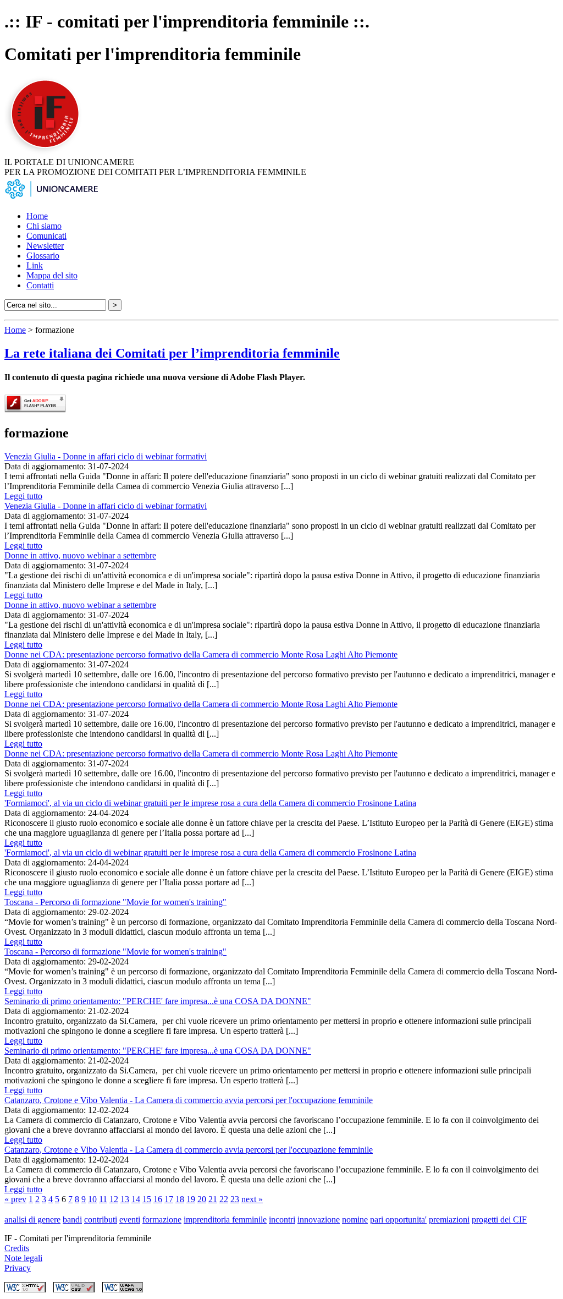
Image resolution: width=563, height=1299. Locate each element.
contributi (100, 1219)
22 (223, 1199)
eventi (129, 1219)
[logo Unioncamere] (51, 197)
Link (34, 265)
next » (252, 1199)
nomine (355, 1219)
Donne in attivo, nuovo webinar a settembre (80, 555)
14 (135, 1199)
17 (168, 1199)
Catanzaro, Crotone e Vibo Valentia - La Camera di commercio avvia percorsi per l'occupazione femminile (188, 1100)
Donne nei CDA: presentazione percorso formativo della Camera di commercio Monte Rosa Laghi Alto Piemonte (201, 654)
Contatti (40, 285)
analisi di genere (32, 1219)
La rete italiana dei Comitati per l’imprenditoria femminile (172, 353)
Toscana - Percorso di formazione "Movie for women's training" (115, 902)
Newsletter (45, 245)
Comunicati (46, 235)
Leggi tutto (23, 496)
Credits (16, 1248)
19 (190, 1199)
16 (157, 1199)
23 (234, 1199)
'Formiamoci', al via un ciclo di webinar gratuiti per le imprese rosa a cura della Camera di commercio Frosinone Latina (210, 803)
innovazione (318, 1219)
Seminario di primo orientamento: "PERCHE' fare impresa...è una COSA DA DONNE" (157, 1001)
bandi (72, 1219)
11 (103, 1199)
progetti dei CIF (499, 1219)
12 (113, 1199)
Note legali (23, 1258)
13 (124, 1199)
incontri (282, 1219)
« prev (15, 1199)
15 (146, 1199)
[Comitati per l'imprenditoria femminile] (46, 152)
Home (37, 216)
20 (201, 1199)
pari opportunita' (398, 1219)
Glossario (42, 255)
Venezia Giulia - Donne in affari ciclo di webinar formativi (105, 456)
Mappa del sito (52, 275)
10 (92, 1199)
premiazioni (449, 1219)
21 (212, 1199)
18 (179, 1199)
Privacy (17, 1268)
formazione (161, 1219)
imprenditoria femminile (225, 1219)
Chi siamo (44, 226)
